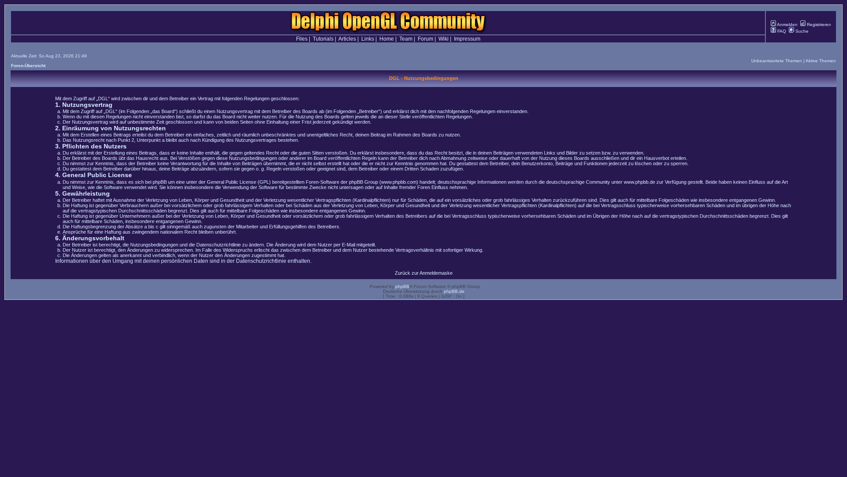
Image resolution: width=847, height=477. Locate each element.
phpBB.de (454, 291)
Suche (801, 31)
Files (301, 39)
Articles (347, 39)
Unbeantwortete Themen (776, 60)
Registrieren (818, 24)
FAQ (781, 31)
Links (367, 39)
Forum (425, 39)
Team (405, 39)
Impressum (467, 39)
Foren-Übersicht (28, 65)
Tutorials (323, 39)
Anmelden (787, 24)
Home (386, 39)
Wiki (443, 39)
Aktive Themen (821, 60)
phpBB (402, 286)
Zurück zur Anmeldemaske (424, 273)
